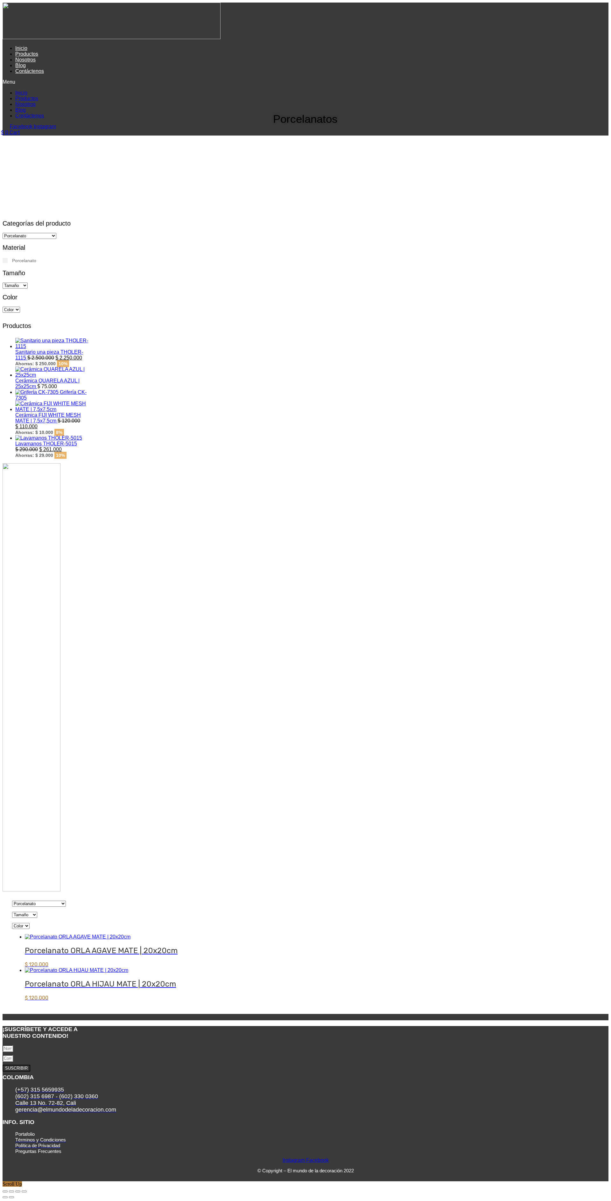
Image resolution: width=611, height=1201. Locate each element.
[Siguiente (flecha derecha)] (11, 1197)
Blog (20, 65)
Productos (26, 54)
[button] (184, 82)
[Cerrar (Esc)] (24, 1191)
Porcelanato (24, 260)
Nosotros (25, 59)
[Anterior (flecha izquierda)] (5, 1197)
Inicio (21, 48)
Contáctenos (29, 71)
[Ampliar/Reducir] (5, 1191)
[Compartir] (17, 1191)
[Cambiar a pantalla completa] (11, 1191)
